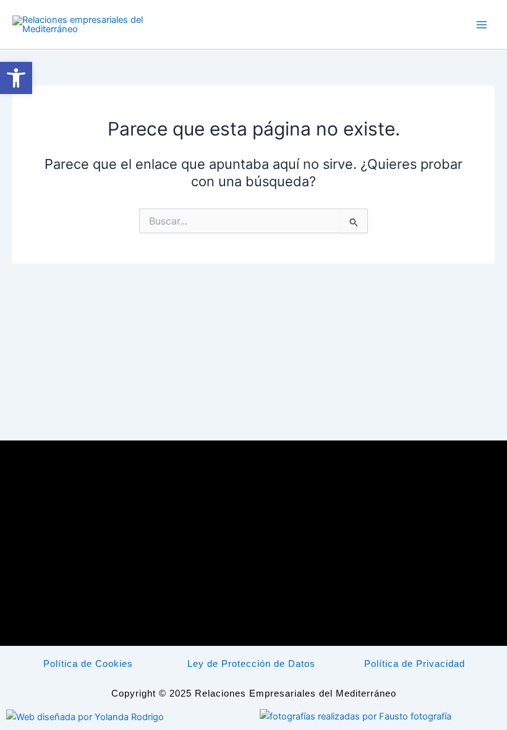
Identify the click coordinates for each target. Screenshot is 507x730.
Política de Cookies (88, 663)
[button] (16, 78)
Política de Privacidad (414, 663)
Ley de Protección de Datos (251, 663)
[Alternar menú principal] (482, 25)
